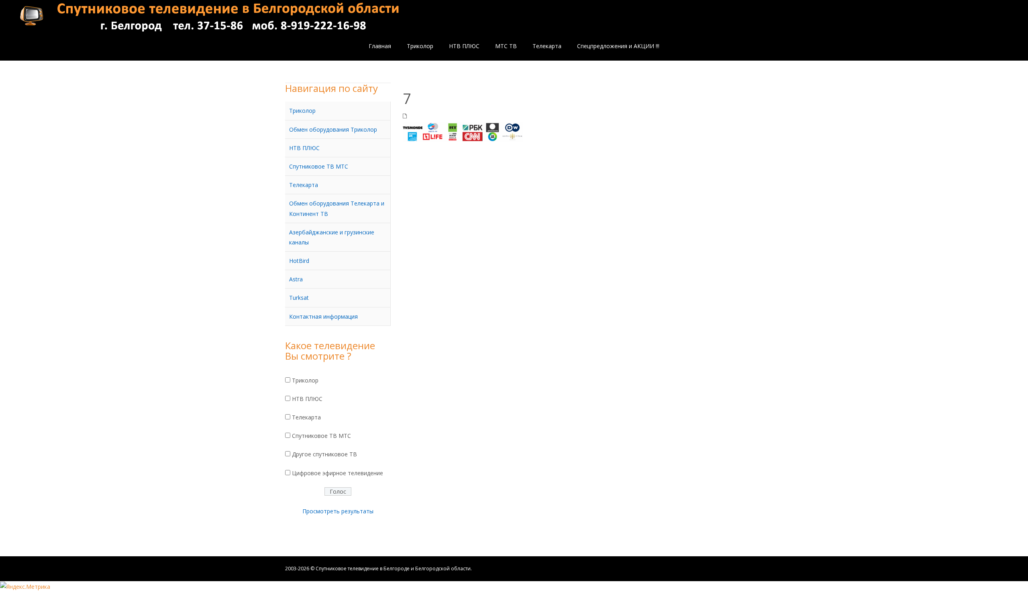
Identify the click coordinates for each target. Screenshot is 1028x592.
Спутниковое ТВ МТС (318, 166)
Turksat (299, 297)
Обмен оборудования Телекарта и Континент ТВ (336, 208)
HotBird (299, 260)
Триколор (302, 110)
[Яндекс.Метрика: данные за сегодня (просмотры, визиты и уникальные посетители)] (25, 587)
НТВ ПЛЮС (304, 148)
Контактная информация (323, 316)
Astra (296, 279)
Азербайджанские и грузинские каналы (331, 237)
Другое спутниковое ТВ (324, 454)
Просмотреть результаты (337, 511)
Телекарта (303, 185)
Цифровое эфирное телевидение (337, 473)
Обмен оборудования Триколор (333, 129)
